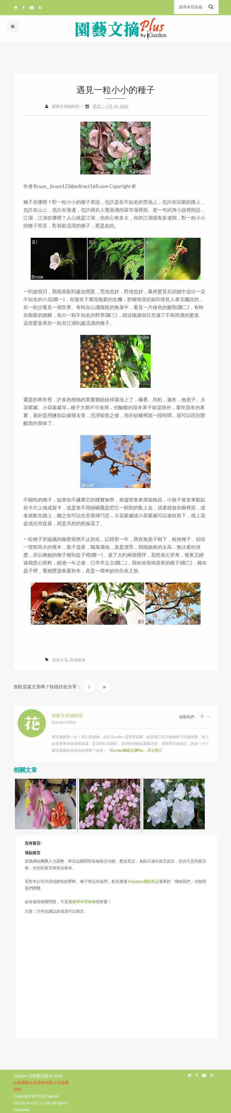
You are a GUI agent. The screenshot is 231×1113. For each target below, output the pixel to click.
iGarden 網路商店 (143, 881)
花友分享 (60, 659)
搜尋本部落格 (84, 901)
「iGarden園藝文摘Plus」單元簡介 (134, 750)
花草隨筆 (77, 659)
